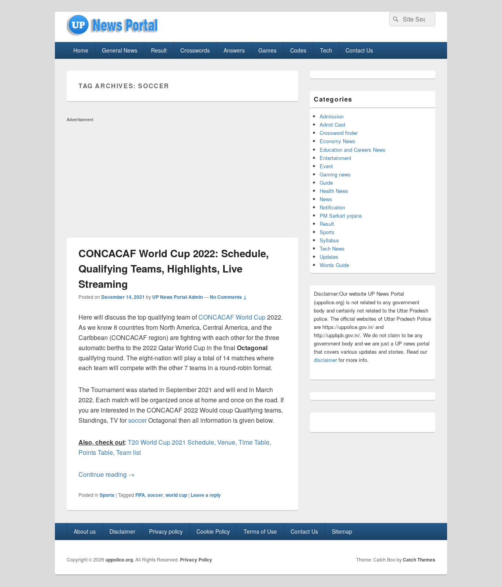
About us (85, 531)
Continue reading (106, 474)
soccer (137, 420)
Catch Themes (419, 559)
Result (159, 50)
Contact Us (359, 50)
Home (80, 50)
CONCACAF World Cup (232, 317)
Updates (329, 256)
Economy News (337, 141)
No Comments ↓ (228, 296)
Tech (326, 50)
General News (119, 50)
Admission (332, 116)
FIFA (140, 494)
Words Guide (334, 265)
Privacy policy (166, 531)
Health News (334, 190)
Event (326, 166)
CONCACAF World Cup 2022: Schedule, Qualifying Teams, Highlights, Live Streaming (173, 268)
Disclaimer (122, 531)
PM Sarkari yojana (341, 215)
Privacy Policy (196, 559)
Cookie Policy (213, 531)
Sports (107, 494)
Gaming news (335, 174)
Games (267, 50)
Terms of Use (260, 531)
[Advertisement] (182, 179)
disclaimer (325, 359)
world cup (176, 494)
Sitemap (342, 531)
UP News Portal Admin (177, 296)
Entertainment (335, 158)
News (326, 199)
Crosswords (195, 50)
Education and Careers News (353, 149)
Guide (326, 182)
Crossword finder (339, 132)
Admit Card (332, 124)
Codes (298, 50)
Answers (234, 50)
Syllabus (329, 240)
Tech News (332, 248)
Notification (332, 207)
